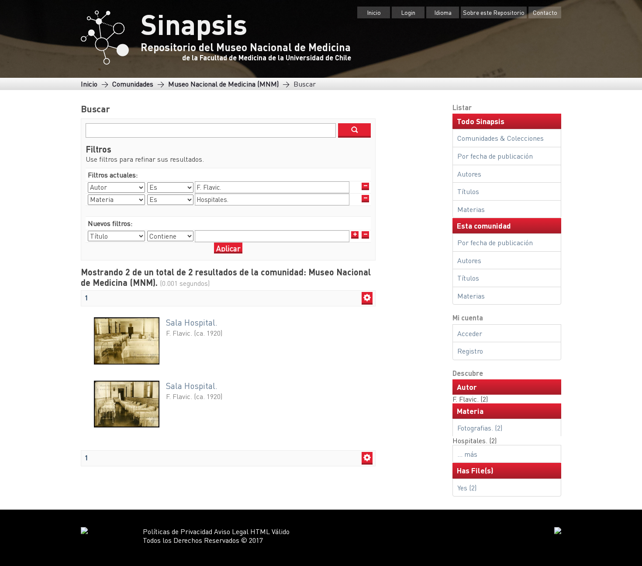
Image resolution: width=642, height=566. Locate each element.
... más (467, 453)
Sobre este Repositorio (494, 12)
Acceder (469, 333)
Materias (471, 209)
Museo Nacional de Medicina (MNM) (223, 83)
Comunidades (132, 83)
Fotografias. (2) (479, 427)
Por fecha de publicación (495, 155)
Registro (470, 350)
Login (408, 12)
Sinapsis (194, 24)
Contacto (545, 12)
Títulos (468, 191)
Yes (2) (466, 487)
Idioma (443, 12)
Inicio (374, 12)
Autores (469, 173)
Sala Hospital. (191, 322)
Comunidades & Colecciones (500, 137)
